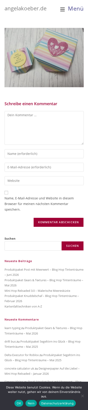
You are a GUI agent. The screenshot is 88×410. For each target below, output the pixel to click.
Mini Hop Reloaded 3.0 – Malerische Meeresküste (37, 291)
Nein (31, 403)
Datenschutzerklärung (57, 403)
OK (19, 403)
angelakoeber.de (25, 8)
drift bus (10, 341)
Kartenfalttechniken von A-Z (23, 306)
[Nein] (82, 396)
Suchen (10, 238)
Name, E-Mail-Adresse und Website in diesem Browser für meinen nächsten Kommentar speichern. (39, 204)
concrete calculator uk (19, 368)
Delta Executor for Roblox (22, 355)
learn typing (13, 328)
